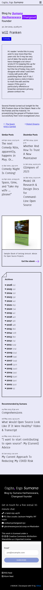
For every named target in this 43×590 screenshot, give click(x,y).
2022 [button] (11, 301)
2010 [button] (11, 348)
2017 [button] (11, 320)
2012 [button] (10, 340)
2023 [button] (11, 297)
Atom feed (8, 576)
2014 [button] (11, 332)
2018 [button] (11, 316)
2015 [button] (11, 328)
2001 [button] (11, 384)
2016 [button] (11, 324)
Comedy (6, 38)
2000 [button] (10, 388)
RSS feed (7, 573)
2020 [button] (11, 309)
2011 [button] (11, 344)
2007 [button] (11, 360)
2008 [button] (11, 356)
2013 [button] (11, 336)
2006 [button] (11, 364)
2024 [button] (11, 293)
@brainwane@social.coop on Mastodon (21, 526)
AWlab (38, 586)
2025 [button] (10, 289)
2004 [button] (11, 372)
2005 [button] (11, 368)
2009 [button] (11, 352)
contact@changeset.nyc (15, 523)
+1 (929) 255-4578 (12, 513)
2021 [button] (11, 305)
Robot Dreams (32, 124)
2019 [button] (10, 312)
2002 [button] (11, 380)
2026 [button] (10, 285)
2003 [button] (11, 376)
